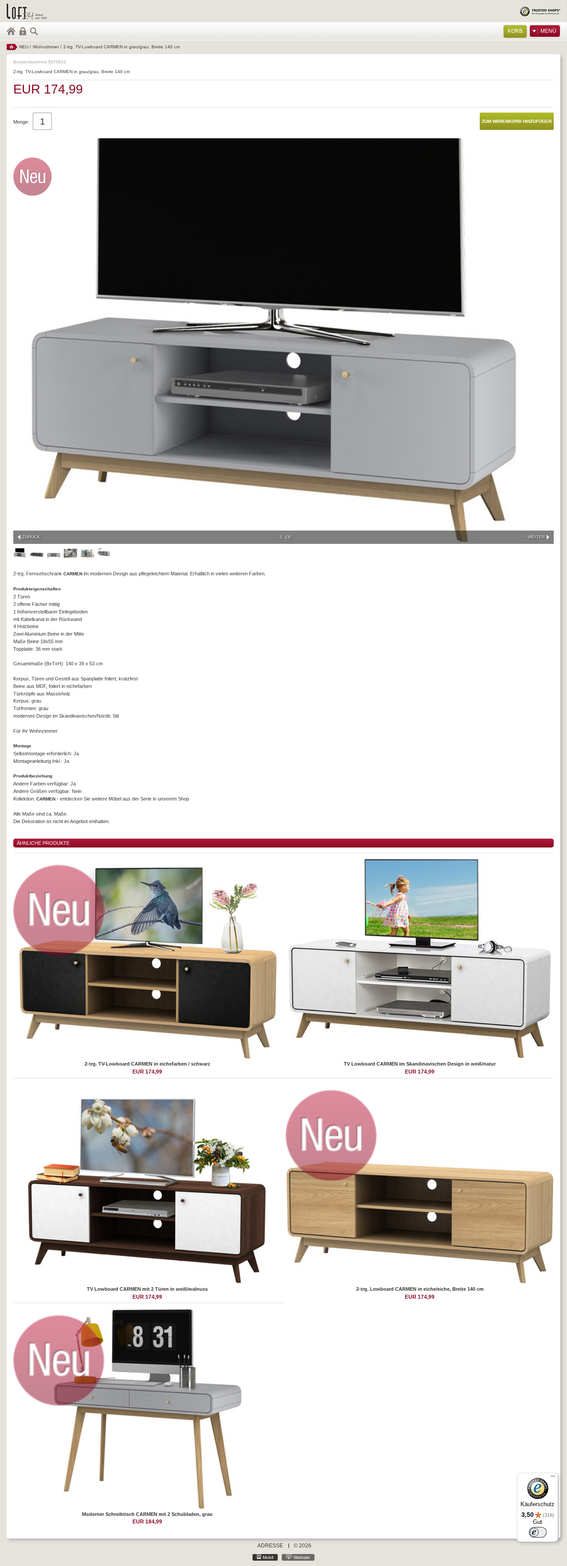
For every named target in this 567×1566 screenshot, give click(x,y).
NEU (23, 46)
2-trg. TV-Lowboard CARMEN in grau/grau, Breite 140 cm (121, 46)
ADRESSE (270, 1546)
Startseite (12, 47)
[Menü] (553, 1478)
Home (11, 31)
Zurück (31, 537)
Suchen (34, 31)
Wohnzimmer (46, 46)
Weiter (536, 537)
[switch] (538, 1532)
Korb (515, 31)
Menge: (21, 122)
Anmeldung (22, 31)
